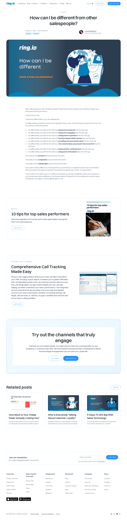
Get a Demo (100, 3)
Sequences (10, 482)
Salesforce (49, 478)
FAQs (66, 489)
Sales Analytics (11, 489)
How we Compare (90, 489)
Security (9, 493)
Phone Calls (30, 481)
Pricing (62, 3)
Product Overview (12, 478)
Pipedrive (49, 493)
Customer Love (89, 493)
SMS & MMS (30, 484)
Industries (107, 482)
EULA (58, 514)
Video (28, 488)
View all (115, 387)
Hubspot (48, 482)
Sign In (106, 489)
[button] (35, 3)
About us (87, 482)
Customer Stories (70, 486)
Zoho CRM (49, 486)
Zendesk (48, 489)
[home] (10, 3)
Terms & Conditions (47, 514)
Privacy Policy (34, 514)
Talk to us (68, 3)
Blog (66, 478)
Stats (28, 3)
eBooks (67, 482)
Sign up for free (114, 3)
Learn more (18, 228)
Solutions (107, 478)
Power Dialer (10, 486)
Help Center (69, 493)
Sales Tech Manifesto (91, 486)
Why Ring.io (22, 3)
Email (27, 492)
